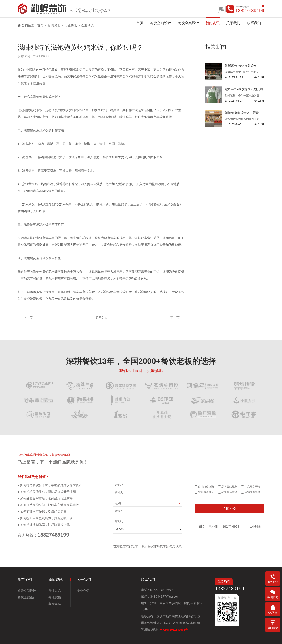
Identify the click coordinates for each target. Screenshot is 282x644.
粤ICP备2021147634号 (174, 629)
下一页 (175, 318)
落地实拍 (54, 597)
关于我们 (233, 23)
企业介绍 (83, 590)
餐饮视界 (54, 604)
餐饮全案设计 (188, 23)
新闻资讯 (213, 23)
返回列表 (101, 318)
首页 (139, 23)
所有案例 (25, 579)
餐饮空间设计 (160, 23)
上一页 (28, 318)
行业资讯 (54, 590)
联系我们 (254, 23)
